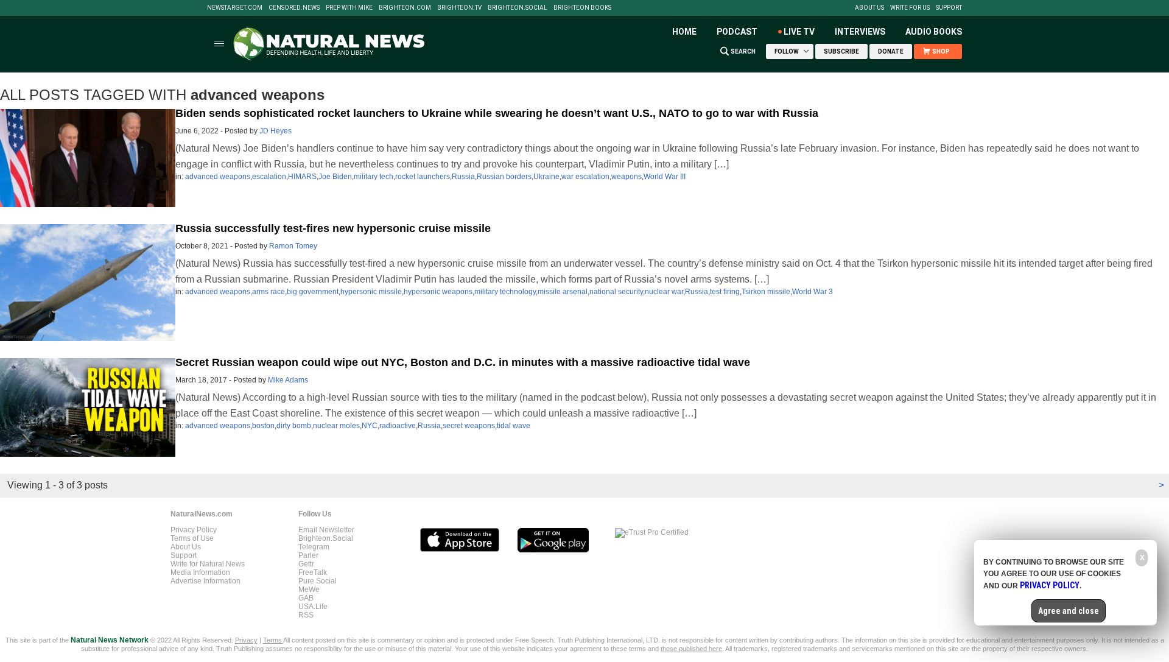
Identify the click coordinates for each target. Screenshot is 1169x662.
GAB (306, 598)
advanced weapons (217, 176)
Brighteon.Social (517, 8)
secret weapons (469, 425)
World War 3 (812, 291)
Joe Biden (335, 176)
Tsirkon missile (766, 291)
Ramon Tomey (293, 246)
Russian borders (504, 176)
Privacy (246, 640)
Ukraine (546, 176)
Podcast (737, 32)
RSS (306, 615)
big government (313, 291)
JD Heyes (275, 131)
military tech (373, 176)
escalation (269, 176)
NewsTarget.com (234, 8)
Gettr (306, 564)
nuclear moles (336, 425)
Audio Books (933, 32)
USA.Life (313, 606)
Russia (463, 176)
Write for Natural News (207, 564)
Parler (308, 555)
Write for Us (910, 8)
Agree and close (1068, 611)
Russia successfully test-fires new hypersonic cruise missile (333, 228)
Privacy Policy (193, 530)
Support (949, 8)
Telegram (313, 547)
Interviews (860, 32)
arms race (268, 291)
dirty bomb (293, 425)
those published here (691, 648)
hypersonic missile (371, 291)
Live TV (799, 32)
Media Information (200, 572)
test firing (725, 291)
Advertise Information (205, 581)
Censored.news (294, 8)
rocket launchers (422, 176)
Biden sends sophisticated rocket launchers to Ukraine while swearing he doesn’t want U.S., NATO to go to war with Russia (496, 113)
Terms (273, 640)
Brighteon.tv (459, 8)
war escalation (585, 176)
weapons (626, 176)
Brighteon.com (405, 8)
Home (684, 32)
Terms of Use (192, 538)
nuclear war (664, 291)
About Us (869, 8)
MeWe (309, 589)
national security (616, 291)
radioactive (397, 425)
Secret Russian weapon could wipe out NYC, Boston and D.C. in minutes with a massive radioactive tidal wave (462, 362)
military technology (505, 291)
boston (263, 425)
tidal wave (513, 425)
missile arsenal (563, 291)
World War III (665, 176)
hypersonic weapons (438, 291)
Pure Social (317, 581)
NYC (369, 425)
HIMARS (302, 176)
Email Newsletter (326, 530)
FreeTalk (312, 572)
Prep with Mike (349, 8)
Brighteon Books (582, 8)
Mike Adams (288, 380)
